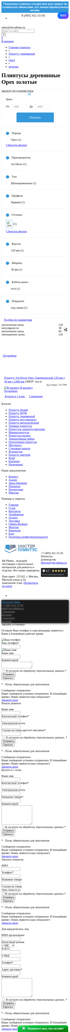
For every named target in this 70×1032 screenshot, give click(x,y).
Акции (13, 479)
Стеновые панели (19, 448)
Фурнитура (15, 451)
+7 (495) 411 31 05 (12, 605)
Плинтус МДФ (18, 413)
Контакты (15, 511)
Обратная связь (10, 601)
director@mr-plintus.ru (54, 562)
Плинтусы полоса (20, 435)
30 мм (16, 269)
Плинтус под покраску (23, 419)
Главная (13, 504)
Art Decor (18, 164)
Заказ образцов (18, 483)
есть (15, 288)
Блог (11, 533)
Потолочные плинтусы (23, 442)
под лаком (19, 307)
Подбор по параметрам (18, 319)
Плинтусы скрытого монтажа (27, 429)
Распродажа (16, 489)
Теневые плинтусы (20, 425)
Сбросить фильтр (16, 145)
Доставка (14, 520)
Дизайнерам (16, 514)
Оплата (13, 517)
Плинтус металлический (24, 422)
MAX (63, 15)
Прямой (18, 202)
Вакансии (15, 530)
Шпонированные (23, 183)
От (7, 106)
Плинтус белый (18, 409)
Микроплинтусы (19, 432)
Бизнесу (13, 476)
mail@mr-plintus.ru (12, 608)
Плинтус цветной (19, 454)
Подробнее (11, 391)
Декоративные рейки (21, 438)
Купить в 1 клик (14, 396)
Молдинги (15, 445)
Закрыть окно (9, 700)
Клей (12, 458)
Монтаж (14, 492)
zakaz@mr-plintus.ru (13, 27)
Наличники (16, 464)
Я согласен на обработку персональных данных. (36, 670)
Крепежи (14, 461)
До (31, 106)
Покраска (14, 486)
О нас (12, 507)
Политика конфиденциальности (28, 536)
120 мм (17, 250)
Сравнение (36, 396)
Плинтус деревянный (22, 416)
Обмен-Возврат (18, 524)
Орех (16, 139)
